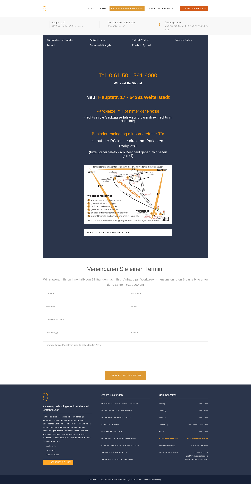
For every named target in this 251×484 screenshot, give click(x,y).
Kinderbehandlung (111, 432)
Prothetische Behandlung (116, 418)
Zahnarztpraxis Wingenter (115, 480)
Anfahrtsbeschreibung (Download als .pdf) (108, 232)
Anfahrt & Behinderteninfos (127, 9)
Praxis (102, 9)
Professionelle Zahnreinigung (118, 439)
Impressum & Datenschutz (162, 9)
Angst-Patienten (110, 425)
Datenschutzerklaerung (152, 480)
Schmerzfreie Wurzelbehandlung (120, 445)
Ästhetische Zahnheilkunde (116, 411)
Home (91, 9)
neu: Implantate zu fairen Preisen (119, 404)
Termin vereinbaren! (194, 9)
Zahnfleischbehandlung (114, 452)
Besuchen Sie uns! (61, 462)
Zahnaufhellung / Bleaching (117, 459)
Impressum (136, 480)
